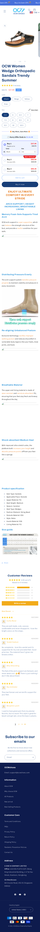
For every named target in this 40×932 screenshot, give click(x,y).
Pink (6, 104)
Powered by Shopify (26, 926)
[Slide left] (15, 61)
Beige (16, 99)
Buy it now (20, 184)
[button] (4, 11)
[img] (7, 617)
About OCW (8, 786)
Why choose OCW (10, 791)
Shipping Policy (10, 842)
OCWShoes (16, 926)
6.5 (20, 115)
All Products (9, 796)
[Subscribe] (32, 757)
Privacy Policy (9, 832)
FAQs (6, 826)
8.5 (20, 120)
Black (6, 99)
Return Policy (9, 837)
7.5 (5, 120)
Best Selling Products (12, 807)
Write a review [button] (20, 603)
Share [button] (6, 563)
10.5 (21, 125)
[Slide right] (25, 61)
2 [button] (18, 724)
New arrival (8, 802)
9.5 (5, 125)
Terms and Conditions (12, 821)
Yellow (27, 99)
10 (13, 125)
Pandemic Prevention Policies (15, 847)
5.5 (5, 115)
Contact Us (8, 852)
